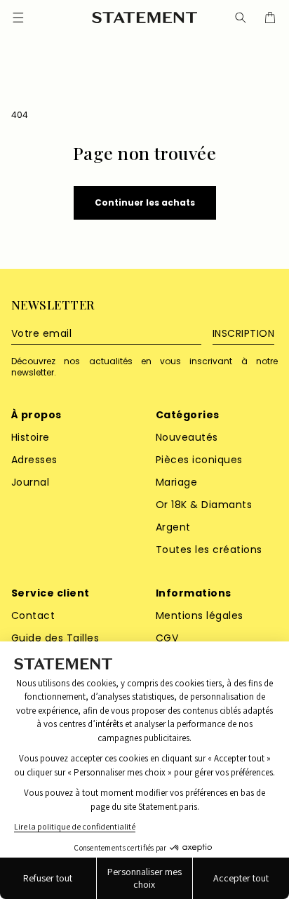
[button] (240, 17)
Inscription (243, 333)
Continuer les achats (145, 202)
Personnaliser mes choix (144, 878)
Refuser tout (47, 878)
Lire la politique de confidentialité (74, 826)
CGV (167, 638)
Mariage (176, 482)
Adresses (34, 460)
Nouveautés (187, 437)
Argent (173, 527)
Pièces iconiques (199, 460)
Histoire (30, 437)
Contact (33, 615)
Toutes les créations (209, 549)
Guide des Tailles (55, 638)
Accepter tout (241, 878)
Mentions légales (199, 615)
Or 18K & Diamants (204, 505)
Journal (30, 482)
